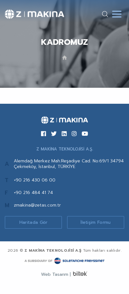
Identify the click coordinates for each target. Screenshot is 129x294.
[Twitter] (54, 134)
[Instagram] (74, 134)
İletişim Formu (95, 222)
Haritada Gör (33, 222)
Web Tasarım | (56, 274)
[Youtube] (85, 134)
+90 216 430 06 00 (34, 180)
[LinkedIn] (64, 134)
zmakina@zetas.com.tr (37, 205)
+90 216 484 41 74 (33, 192)
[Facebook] (43, 134)
